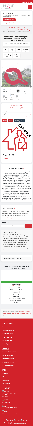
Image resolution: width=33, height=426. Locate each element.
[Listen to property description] (23, 168)
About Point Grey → (8, 218)
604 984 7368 (27, 2)
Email (17, 120)
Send (11, 120)
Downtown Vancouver (9, 327)
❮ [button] (1, 87)
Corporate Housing (8, 358)
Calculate (29, 225)
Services (5, 348)
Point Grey (27, 30)
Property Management (9, 352)
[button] (4, 76)
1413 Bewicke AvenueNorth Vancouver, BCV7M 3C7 (9, 395)
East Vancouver (7, 340)
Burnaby (5, 344)
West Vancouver (7, 337)
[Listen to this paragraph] (14, 208)
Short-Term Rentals (8, 362)
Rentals (9, 30)
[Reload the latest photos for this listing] (30, 87)
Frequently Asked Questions (17, 258)
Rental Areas (8, 323)
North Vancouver (7, 334)
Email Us (5, 158)
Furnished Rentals (8, 365)
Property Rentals (7, 355)
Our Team (5, 373)
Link (23, 120)
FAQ (3, 377)
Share (5, 120)
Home (4, 30)
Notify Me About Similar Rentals (11, 23)
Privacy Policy (22, 423)
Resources (5, 380)
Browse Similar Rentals (9, 19)
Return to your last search (17, 27)
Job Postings (6, 383)
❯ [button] (31, 87)
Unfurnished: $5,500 (16, 285)
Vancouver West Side (17, 30)
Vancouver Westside (8, 330)
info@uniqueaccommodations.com (11, 414)
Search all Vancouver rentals (18, 313)
